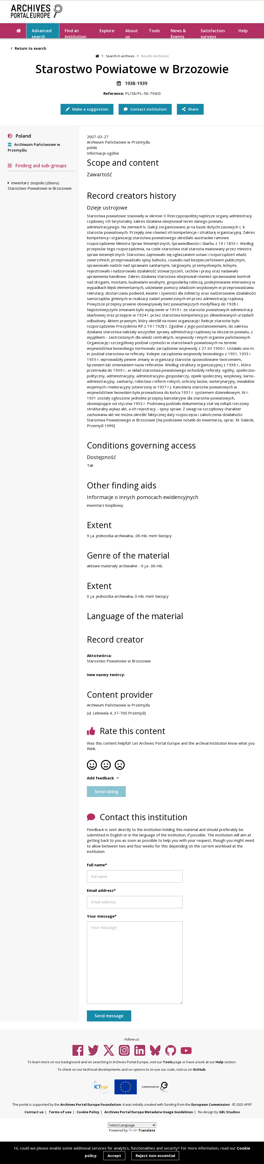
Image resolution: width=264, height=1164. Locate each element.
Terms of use (60, 1112)
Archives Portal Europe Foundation (90, 1104)
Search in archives (120, 56)
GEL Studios (229, 1112)
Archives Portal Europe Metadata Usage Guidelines (148, 1112)
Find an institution (75, 33)
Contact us (34, 1112)
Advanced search (42, 33)
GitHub (199, 1069)
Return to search (30, 48)
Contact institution (148, 109)
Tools (154, 31)
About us (131, 33)
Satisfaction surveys (213, 33)
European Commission (210, 1104)
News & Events (178, 33)
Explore (107, 31)
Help (220, 1062)
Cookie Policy (88, 1112)
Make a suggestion (89, 109)
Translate (146, 1130)
